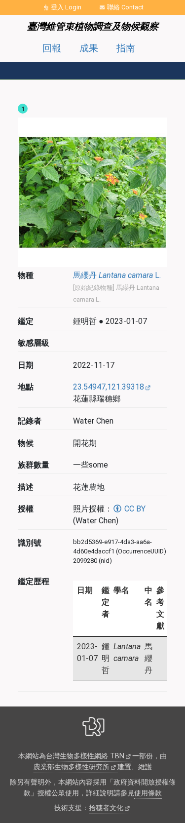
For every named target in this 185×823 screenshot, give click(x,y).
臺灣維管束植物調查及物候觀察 (92, 26)
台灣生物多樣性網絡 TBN (85, 756)
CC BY (134, 508)
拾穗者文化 (106, 808)
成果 (88, 48)
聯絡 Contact (125, 7)
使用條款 (148, 793)
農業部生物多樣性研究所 (72, 767)
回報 (51, 48)
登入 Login (66, 7)
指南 (125, 48)
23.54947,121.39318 (108, 387)
